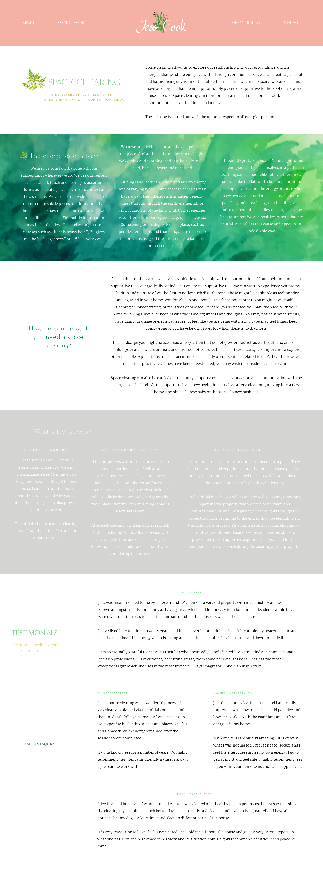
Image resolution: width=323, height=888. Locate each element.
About (29, 23)
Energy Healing (245, 23)
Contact (291, 23)
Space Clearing (71, 23)
